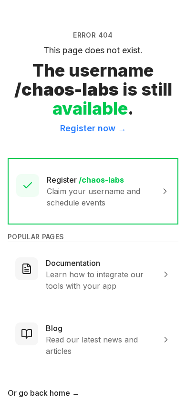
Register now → (93, 128)
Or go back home (44, 393)
